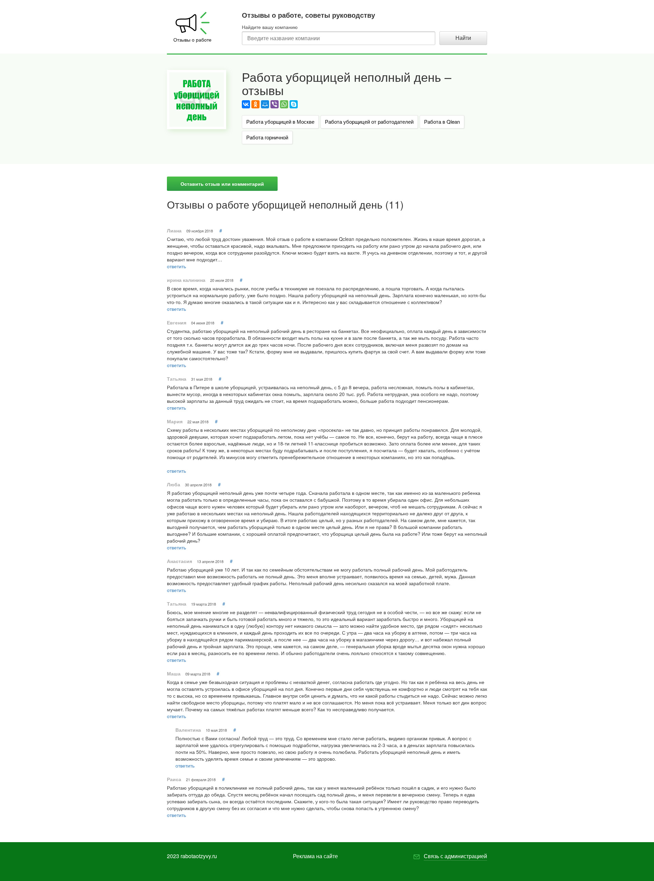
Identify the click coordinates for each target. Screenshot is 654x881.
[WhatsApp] (284, 104)
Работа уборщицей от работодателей (369, 121)
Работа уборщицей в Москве (280, 121)
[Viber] (274, 104)
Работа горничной (267, 137)
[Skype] (294, 104)
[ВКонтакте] (246, 104)
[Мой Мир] (265, 104)
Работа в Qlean (442, 121)
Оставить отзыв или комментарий (222, 183)
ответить (176, 266)
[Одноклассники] (255, 104)
